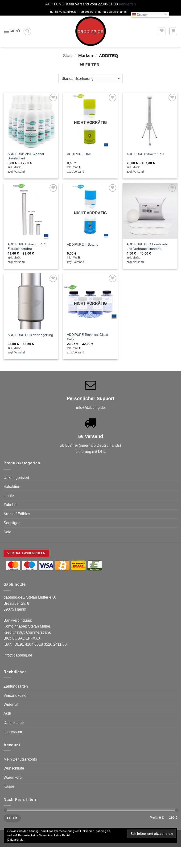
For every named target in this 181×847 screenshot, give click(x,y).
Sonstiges (12, 523)
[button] (12, 31)
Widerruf (11, 704)
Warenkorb (13, 777)
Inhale (9, 496)
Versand (19, 171)
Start (67, 55)
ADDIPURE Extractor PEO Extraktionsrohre (27, 246)
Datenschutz (14, 723)
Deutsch (142, 14)
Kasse (9, 786)
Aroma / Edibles (17, 514)
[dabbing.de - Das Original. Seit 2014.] (90, 31)
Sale (7, 532)
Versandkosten (16, 695)
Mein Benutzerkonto (20, 759)
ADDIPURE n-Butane (82, 244)
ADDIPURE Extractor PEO (146, 154)
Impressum (13, 732)
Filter (12, 818)
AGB (8, 714)
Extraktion (12, 487)
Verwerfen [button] (127, 4)
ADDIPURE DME (79, 154)
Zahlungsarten (16, 686)
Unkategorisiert (16, 478)
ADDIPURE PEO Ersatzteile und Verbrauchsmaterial (147, 246)
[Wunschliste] (161, 31)
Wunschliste (14, 768)
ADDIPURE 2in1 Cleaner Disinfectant (26, 156)
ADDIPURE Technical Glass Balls (87, 337)
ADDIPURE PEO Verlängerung (30, 335)
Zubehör (11, 505)
